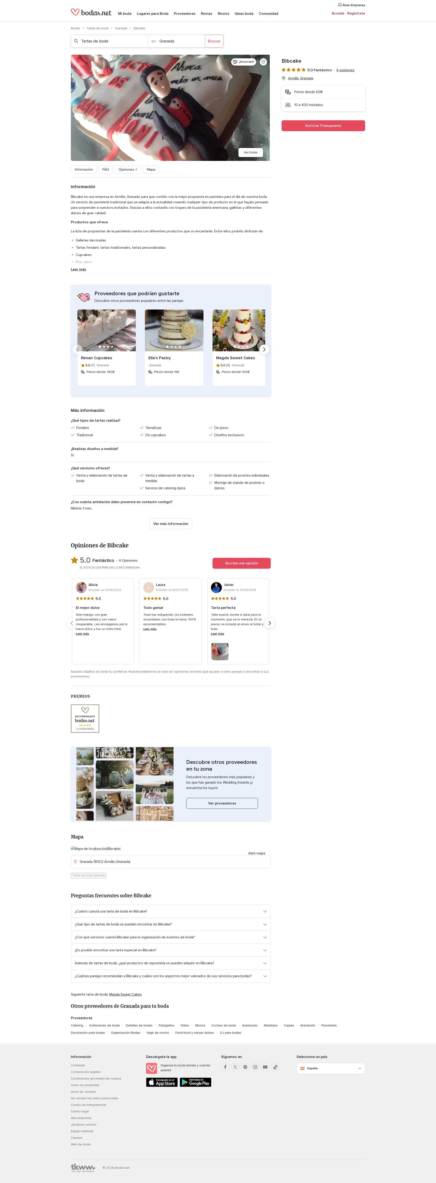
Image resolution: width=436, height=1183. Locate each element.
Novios (223, 13)
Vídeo (185, 1025)
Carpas (289, 1025)
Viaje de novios (157, 1033)
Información (84, 169)
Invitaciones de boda (104, 1025)
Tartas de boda (98, 28)
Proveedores (185, 13)
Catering (77, 1025)
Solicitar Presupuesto (323, 125)
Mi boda (124, 13)
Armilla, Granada (300, 78)
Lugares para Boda (152, 13)
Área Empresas (353, 5)
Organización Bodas (125, 1033)
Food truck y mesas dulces (194, 1033)
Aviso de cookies (83, 1092)
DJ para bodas (230, 1033)
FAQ (105, 169)
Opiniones (128, 169)
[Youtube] (265, 1067)
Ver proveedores (222, 803)
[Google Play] (195, 1086)
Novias (206, 13)
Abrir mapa (256, 853)
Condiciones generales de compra (96, 1078)
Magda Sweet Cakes (235, 357)
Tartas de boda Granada (88, 875)
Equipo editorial (82, 1131)
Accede (338, 13)
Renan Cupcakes (96, 357)
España (312, 1068)
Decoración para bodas (88, 1033)
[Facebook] (225, 1067)
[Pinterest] (245, 1067)
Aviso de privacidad (85, 1085)
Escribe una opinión (241, 563)
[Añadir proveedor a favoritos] (263, 62)
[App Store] (162, 1086)
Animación (307, 1025)
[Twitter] (235, 1067)
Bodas (76, 28)
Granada (121, 28)
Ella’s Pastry (160, 357)
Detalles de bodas (139, 1025)
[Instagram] (255, 1067)
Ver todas (251, 152)
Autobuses (250, 1025)
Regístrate (356, 13)
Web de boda (80, 1144)
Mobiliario (271, 1025)
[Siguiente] (264, 349)
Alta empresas (81, 1118)
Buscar (214, 41)
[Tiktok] (275, 1067)
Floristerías (329, 1025)
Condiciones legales (86, 1072)
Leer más (78, 269)
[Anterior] (77, 349)
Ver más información (170, 523)
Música (200, 1025)
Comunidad (268, 13)
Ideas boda (244, 13)
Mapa (151, 169)
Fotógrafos (166, 1025)
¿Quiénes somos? (83, 1124)
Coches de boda (223, 1025)
